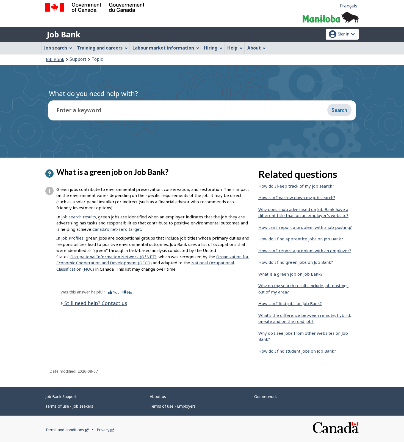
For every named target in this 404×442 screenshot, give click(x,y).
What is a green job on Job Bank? (290, 274)
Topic (97, 59)
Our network (265, 396)
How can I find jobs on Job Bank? (290, 303)
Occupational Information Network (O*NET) (113, 256)
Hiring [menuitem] (210, 48)
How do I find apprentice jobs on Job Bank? (300, 238)
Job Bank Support (61, 396)
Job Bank (63, 34)
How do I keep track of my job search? (296, 186)
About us (158, 396)
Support (78, 59)
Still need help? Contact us (95, 303)
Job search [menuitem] (55, 48)
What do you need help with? (93, 93)
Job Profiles (72, 238)
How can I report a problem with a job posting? (305, 227)
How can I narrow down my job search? (296, 197)
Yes (115, 292)
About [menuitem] (254, 48)
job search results (78, 216)
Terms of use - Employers (173, 406)
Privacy (105, 429)
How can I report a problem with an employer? (304, 250)
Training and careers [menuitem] (100, 48)
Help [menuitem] (232, 48)
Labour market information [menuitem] (163, 48)
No (129, 292)
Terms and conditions (66, 429)
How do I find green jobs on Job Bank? (295, 262)
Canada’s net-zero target (116, 229)
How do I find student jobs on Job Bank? (297, 351)
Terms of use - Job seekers (69, 406)
